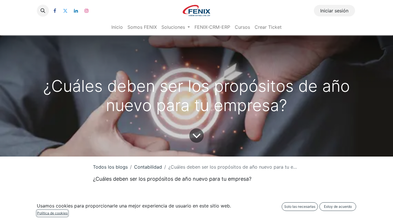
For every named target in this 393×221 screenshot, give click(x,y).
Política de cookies (52, 213)
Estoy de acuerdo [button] (338, 206)
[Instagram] (86, 10)
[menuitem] (117, 27)
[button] (43, 11)
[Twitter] (65, 10)
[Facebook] (54, 10)
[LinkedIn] (76, 10)
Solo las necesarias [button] (299, 206)
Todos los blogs (110, 167)
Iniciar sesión (334, 11)
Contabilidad (148, 167)
